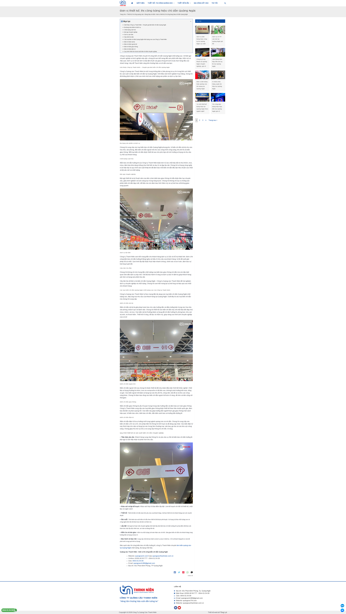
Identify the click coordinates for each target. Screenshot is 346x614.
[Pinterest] (183, 572)
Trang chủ (123, 14)
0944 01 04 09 (138, 561)
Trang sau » (213, 120)
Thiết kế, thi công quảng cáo (135, 14)
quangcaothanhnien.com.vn (162, 556)
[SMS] (192, 572)
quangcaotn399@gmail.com (144, 563)
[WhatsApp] (188, 572)
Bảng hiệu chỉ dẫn (150, 14)
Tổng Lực (223, 612)
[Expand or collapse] (191, 21)
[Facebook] (175, 572)
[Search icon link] (225, 4)
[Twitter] (179, 572)
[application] (173, 3)
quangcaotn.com (141, 556)
